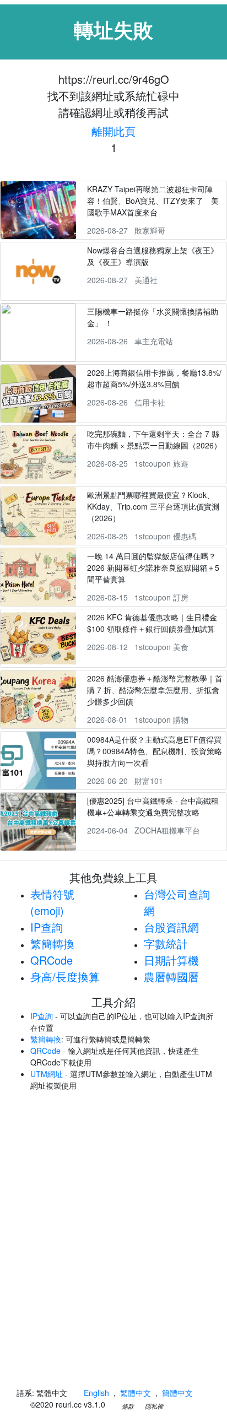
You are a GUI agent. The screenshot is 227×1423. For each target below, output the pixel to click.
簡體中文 (177, 1392)
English (96, 1392)
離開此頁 (113, 131)
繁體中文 (135, 1392)
